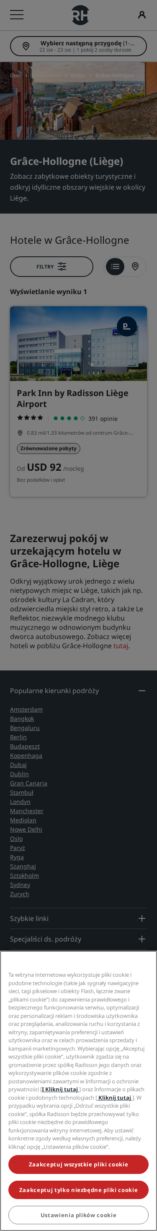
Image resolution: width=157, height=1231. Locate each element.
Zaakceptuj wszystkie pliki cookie (78, 1164)
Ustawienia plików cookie (79, 1215)
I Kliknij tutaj (60, 1089)
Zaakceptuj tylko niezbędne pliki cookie (78, 1190)
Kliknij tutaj (114, 1097)
